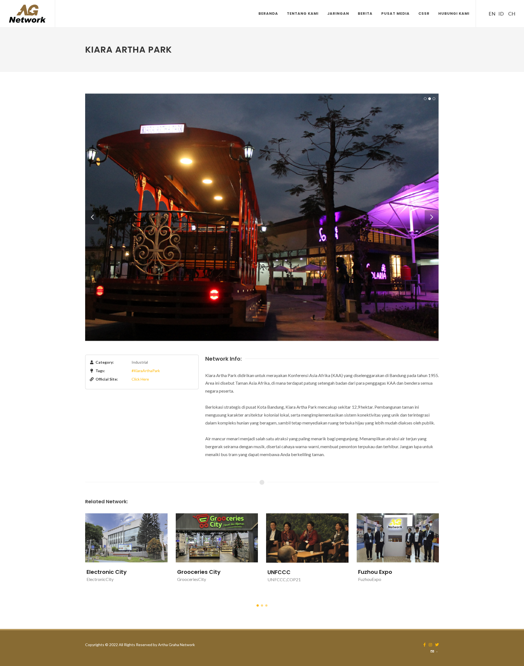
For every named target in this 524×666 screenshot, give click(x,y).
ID (501, 13)
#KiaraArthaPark (146, 370)
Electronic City (107, 572)
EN (491, 13)
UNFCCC (279, 572)
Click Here (140, 379)
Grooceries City (199, 572)
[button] (258, 605)
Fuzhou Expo (375, 572)
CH (511, 13)
